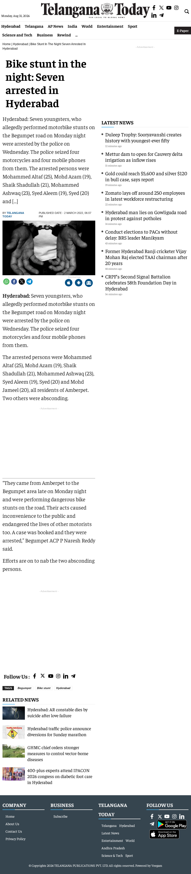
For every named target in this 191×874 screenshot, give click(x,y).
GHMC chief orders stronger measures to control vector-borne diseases (57, 753)
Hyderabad (10, 25)
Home (6, 44)
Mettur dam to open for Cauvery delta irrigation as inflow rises (144, 157)
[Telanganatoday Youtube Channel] (50, 676)
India (72, 25)
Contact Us (13, 831)
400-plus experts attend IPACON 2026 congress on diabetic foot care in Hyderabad (59, 776)
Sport (132, 25)
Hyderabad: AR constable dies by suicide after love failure (57, 712)
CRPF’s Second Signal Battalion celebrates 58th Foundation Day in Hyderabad (141, 282)
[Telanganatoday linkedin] (65, 676)
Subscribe (60, 816)
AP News (55, 25)
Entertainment (110, 25)
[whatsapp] (6, 281)
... (76, 34)
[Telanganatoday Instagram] (58, 676)
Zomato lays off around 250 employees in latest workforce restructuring (145, 195)
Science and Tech (17, 34)
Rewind (64, 34)
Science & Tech (112, 855)
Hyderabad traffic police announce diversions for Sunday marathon (59, 731)
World (87, 25)
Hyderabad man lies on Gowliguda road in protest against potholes (146, 215)
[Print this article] (89, 283)
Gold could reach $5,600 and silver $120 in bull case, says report (146, 176)
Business (45, 34)
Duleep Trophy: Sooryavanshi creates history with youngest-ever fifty (143, 137)
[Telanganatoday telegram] (73, 676)
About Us (12, 823)
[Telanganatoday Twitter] (43, 677)
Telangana (34, 25)
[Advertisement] (49, 629)
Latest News (117, 122)
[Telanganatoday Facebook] (34, 676)
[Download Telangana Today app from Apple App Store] (68, 283)
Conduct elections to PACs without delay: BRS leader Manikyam (141, 234)
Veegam (156, 865)
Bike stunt (43, 688)
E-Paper (183, 30)
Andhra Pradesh (113, 848)
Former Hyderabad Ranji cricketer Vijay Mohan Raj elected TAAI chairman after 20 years (146, 257)
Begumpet (24, 688)
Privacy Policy (15, 838)
